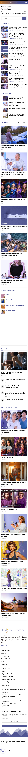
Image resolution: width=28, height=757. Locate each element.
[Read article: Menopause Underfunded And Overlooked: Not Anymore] (14, 419)
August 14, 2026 (18, 75)
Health (3, 169)
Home (2, 6)
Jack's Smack (23, 122)
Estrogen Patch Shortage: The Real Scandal (14, 588)
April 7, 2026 (4, 538)
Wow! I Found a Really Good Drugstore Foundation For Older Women (14, 386)
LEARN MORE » (5, 645)
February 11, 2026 (5, 617)
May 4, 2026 (4, 511)
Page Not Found (8, 6)
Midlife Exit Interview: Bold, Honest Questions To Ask (16, 97)
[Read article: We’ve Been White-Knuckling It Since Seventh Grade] (14, 550)
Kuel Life (12, 30)
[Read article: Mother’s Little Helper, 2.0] (14, 498)
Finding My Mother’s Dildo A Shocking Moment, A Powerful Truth (14, 400)
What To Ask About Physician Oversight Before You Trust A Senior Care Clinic (16, 35)
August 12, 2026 (18, 81)
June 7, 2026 (4, 434)
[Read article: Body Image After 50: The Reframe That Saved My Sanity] (14, 602)
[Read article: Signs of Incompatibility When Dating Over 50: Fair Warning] (4, 80)
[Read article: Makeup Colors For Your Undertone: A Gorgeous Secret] (4, 61)
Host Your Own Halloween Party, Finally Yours (13, 700)
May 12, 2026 (4, 486)
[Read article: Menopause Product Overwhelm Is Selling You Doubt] (14, 523)
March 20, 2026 (4, 590)
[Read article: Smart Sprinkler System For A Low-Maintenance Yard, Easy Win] (4, 55)
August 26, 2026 (18, 30)
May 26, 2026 (4, 459)
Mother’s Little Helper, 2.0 (9, 509)
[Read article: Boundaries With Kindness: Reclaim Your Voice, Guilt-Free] (4, 29)
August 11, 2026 (18, 87)
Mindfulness (5, 142)
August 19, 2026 (4, 284)
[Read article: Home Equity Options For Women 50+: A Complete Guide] (5, 110)
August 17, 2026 (18, 69)
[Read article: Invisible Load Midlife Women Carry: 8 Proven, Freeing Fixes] (4, 86)
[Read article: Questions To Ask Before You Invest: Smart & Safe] (4, 73)
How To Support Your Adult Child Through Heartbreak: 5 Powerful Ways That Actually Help (15, 393)
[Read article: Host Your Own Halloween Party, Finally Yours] (4, 42)
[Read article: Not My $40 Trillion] (14, 446)
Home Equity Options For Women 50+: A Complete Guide (17, 109)
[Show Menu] (1, 3)
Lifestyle (4, 196)
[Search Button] (26, 3)
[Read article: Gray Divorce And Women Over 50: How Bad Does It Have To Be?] (14, 471)
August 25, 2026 (18, 44)
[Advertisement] (14, 330)
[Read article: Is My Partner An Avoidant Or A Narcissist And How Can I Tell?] (14, 361)
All (19, 122)
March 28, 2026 (4, 565)
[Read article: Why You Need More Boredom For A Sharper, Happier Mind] (5, 116)
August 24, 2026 (18, 50)
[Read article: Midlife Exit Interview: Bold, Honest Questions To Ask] (4, 67)
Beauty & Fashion (5, 277)
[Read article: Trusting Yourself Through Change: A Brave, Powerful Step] (4, 49)
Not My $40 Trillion (7, 457)
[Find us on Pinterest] (9, 750)
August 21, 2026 (18, 56)
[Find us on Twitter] (7, 750)
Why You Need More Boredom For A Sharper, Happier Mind (16, 115)
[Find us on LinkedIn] (4, 750)
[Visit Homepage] (14, 2)
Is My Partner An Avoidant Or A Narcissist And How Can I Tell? (11, 372)
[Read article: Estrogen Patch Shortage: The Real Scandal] (14, 577)
